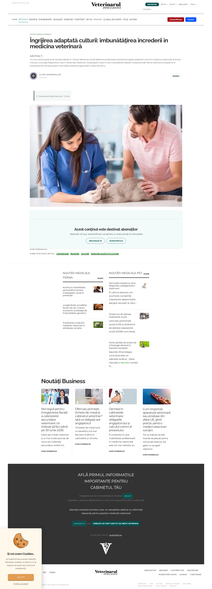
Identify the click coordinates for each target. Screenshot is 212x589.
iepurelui (125, 362)
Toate (100, 278)
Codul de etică (161, 586)
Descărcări (192, 570)
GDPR (151, 584)
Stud (193, 4)
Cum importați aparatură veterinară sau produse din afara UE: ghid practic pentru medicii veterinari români (156, 419)
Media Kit (173, 586)
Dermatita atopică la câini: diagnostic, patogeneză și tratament (122, 286)
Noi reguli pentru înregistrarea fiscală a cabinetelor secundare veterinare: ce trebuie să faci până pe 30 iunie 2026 (54, 419)
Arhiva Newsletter (145, 586)
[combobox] (170, 9)
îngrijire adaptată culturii (105, 254)
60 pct (163, 4)
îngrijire (74, 254)
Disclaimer (187, 584)
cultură (85, 254)
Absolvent (183, 4)
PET (44, 572)
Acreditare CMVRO (168, 574)
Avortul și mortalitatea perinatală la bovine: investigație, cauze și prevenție (74, 291)
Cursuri (191, 19)
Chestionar (195, 574)
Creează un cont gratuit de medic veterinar (115, 523)
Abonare (152, 4)
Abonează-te (95, 240)
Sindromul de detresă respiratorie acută (120, 315)
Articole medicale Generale (41, 34)
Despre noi (142, 584)
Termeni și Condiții (173, 584)
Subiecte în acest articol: (42, 254)
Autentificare (176, 19)
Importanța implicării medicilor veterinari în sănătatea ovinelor (74, 325)
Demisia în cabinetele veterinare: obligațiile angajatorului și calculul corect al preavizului (120, 419)
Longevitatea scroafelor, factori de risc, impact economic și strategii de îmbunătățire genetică (75, 309)
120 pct (172, 4)
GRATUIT (127, 496)
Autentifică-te (115, 535)
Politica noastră (21, 584)
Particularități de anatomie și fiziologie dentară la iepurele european (122, 345)
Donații (183, 574)
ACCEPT (21, 577)
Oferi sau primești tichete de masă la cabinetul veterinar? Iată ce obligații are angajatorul (88, 416)
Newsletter (150, 570)
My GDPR (159, 584)
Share (176, 76)
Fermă (52, 572)
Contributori (177, 570)
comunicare (62, 254)
